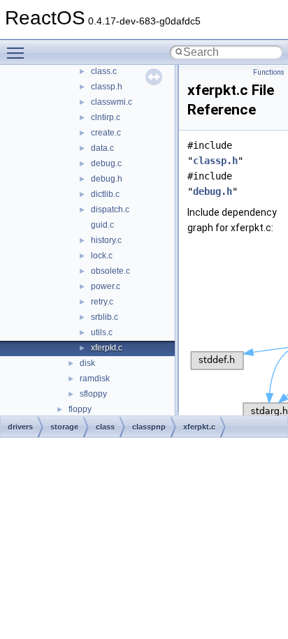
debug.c (106, 163)
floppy (80, 409)
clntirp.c (105, 117)
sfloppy (93, 394)
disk (87, 363)
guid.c (102, 225)
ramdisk (95, 378)
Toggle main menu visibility (18, 52)
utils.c (102, 332)
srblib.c (104, 317)
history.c (106, 240)
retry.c (102, 302)
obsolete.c (110, 271)
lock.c (102, 255)
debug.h (106, 179)
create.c (106, 133)
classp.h (106, 86)
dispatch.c (110, 209)
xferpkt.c (106, 348)
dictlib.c (105, 194)
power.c (105, 286)
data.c (102, 148)
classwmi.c (111, 102)
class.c (104, 71)
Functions (269, 72)
